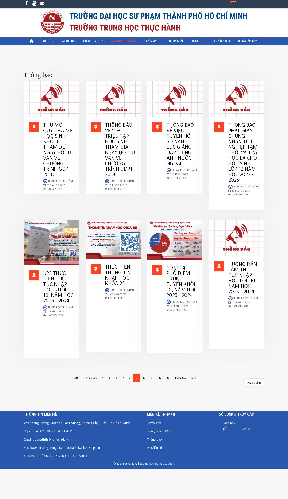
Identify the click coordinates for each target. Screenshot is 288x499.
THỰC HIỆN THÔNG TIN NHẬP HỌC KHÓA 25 (118, 275)
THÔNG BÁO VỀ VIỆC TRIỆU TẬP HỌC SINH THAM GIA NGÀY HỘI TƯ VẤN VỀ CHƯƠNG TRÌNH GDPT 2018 (120, 149)
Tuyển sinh (151, 40)
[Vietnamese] (231, 2)
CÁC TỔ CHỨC (68, 40)
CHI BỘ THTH (197, 40)
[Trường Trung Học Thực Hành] (144, 23)
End (193, 377)
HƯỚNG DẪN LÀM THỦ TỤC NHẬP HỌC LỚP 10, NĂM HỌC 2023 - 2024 (242, 277)
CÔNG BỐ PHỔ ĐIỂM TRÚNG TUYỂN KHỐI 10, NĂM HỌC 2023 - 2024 (182, 281)
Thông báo (154, 439)
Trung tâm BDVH (158, 431)
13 (168, 377)
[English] (234, 2)
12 (160, 377)
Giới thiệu (47, 40)
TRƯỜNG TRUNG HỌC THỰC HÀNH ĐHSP (65, 456)
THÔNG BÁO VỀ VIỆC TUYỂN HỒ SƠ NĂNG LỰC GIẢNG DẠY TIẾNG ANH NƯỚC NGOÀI (180, 144)
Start (75, 377)
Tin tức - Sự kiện (93, 40)
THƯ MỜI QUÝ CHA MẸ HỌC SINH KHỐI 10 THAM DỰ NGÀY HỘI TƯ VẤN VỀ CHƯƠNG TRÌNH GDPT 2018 (58, 149)
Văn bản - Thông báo (124, 40)
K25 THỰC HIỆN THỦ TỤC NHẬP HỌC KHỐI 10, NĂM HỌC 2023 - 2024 (58, 286)
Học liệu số (154, 447)
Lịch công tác (174, 40)
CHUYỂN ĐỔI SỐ (222, 40)
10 (144, 377)
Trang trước (90, 377)
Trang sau (180, 377)
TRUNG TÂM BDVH (248, 40)
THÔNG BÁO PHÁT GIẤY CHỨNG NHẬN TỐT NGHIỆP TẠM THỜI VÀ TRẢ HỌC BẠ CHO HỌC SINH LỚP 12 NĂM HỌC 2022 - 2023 (243, 152)
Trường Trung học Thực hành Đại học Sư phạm (70, 447)
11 (152, 377)
